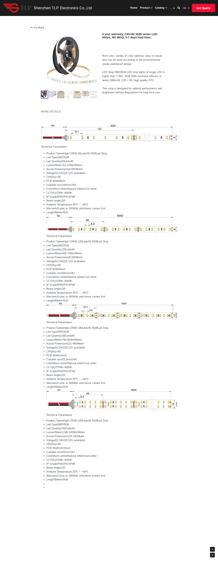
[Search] (178, 8)
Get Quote (203, 7)
